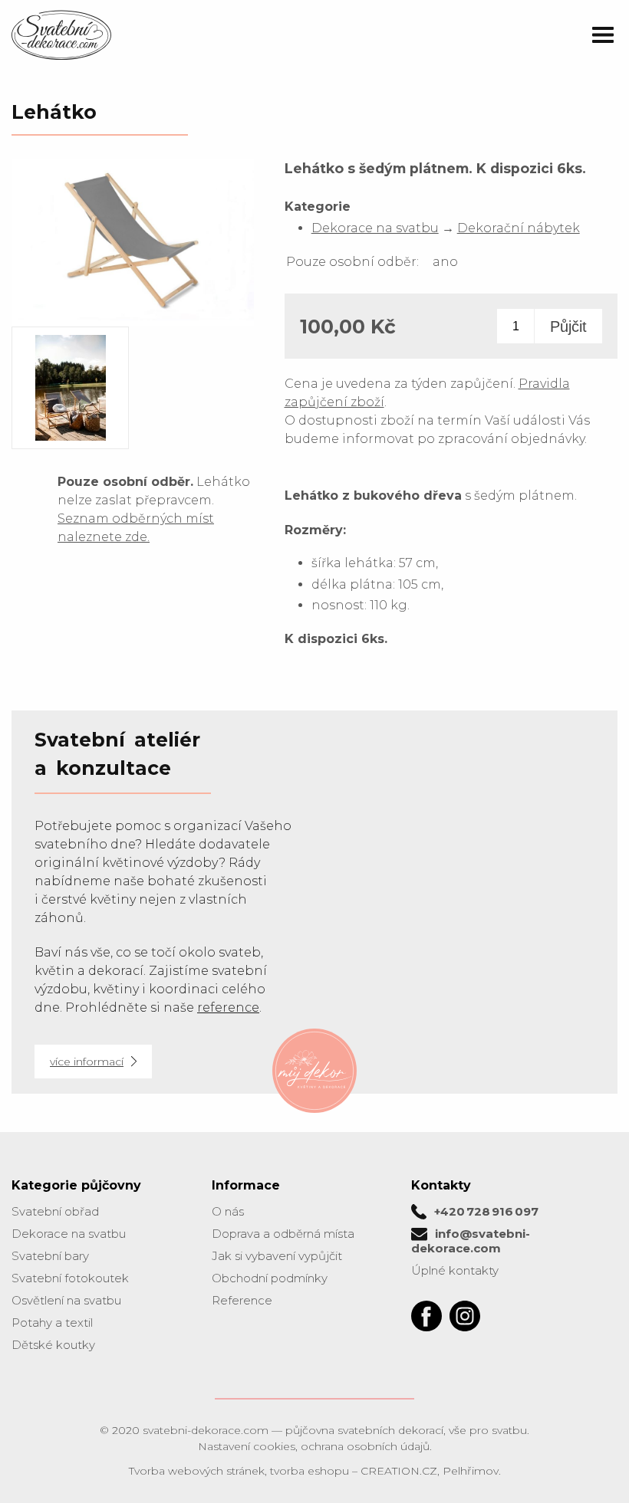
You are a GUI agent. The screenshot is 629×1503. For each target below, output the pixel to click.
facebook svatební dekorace (426, 1316)
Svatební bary (50, 1256)
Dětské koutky (53, 1344)
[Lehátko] (133, 319)
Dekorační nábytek (518, 228)
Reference (242, 1300)
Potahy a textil (52, 1322)
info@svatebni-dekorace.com (470, 1240)
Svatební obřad (55, 1211)
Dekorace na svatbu (375, 228)
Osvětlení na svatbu (66, 1300)
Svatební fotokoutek (70, 1278)
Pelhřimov (471, 1471)
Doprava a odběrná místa (283, 1233)
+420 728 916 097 (486, 1211)
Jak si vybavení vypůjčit (277, 1256)
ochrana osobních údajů (365, 1446)
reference (228, 1007)
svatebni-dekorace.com (205, 1430)
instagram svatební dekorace (465, 1316)
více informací (86, 1061)
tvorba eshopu (309, 1471)
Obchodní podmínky (270, 1278)
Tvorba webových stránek (197, 1471)
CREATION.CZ (399, 1471)
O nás (228, 1211)
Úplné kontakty (455, 1270)
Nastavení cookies (246, 1446)
